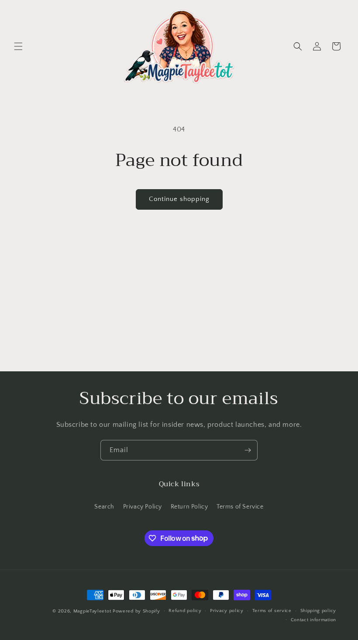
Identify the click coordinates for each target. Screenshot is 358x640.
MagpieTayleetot (92, 611)
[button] (18, 46)
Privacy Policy (142, 506)
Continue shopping (179, 199)
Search (104, 506)
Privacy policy (227, 610)
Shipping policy (318, 610)
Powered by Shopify (136, 611)
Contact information (313, 620)
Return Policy (189, 506)
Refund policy (185, 610)
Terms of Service (240, 506)
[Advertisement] (179, 306)
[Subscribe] (247, 450)
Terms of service (272, 610)
